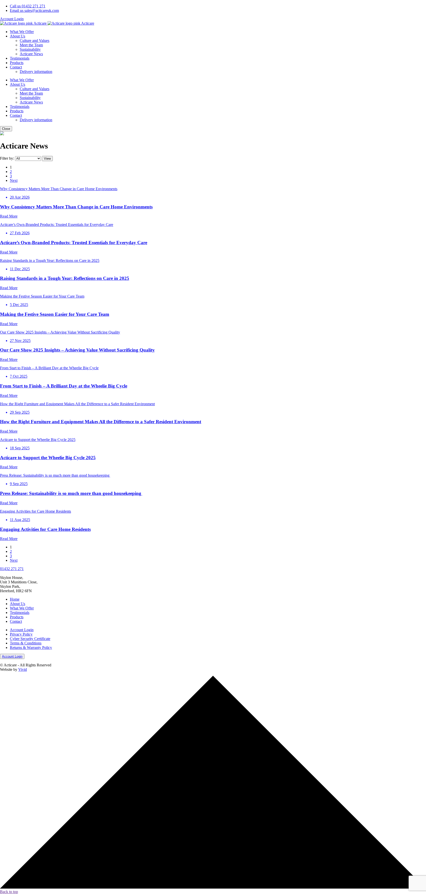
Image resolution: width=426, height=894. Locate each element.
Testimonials (19, 58)
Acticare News (31, 54)
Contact (16, 67)
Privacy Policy (21, 634)
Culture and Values (34, 40)
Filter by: (7, 158)
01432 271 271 (27, 6)
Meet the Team (31, 45)
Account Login (12, 19)
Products (16, 63)
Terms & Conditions (25, 643)
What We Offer (22, 32)
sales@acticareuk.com (34, 10)
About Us (17, 36)
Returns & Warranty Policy (31, 647)
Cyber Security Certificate (30, 639)
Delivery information (36, 71)
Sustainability (30, 49)
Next (14, 180)
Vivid (22, 669)
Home (14, 599)
